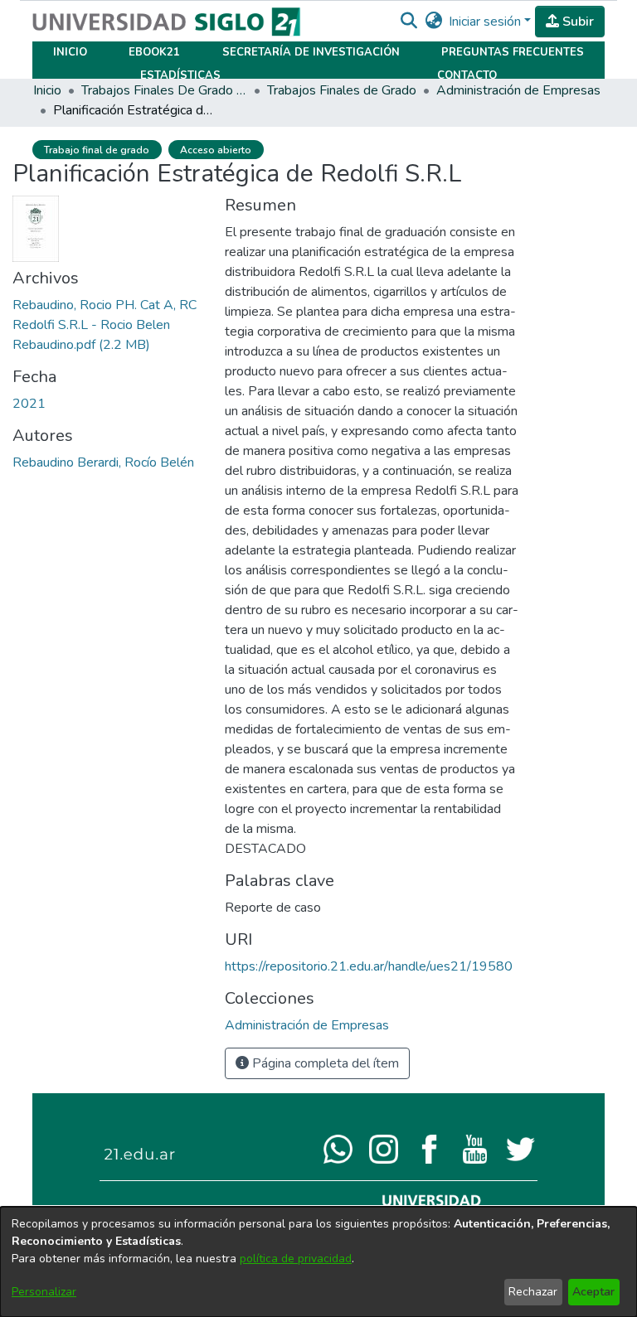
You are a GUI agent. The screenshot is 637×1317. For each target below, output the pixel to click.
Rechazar (532, 1292)
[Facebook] (429, 1148)
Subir (576, 21)
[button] (408, 21)
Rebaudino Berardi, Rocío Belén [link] (103, 462)
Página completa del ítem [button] (324, 1063)
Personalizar (44, 1292)
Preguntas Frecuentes (512, 52)
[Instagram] (383, 1148)
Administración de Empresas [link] (518, 90)
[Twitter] (520, 1148)
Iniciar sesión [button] (486, 21)
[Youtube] (475, 1148)
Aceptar (593, 1292)
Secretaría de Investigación (311, 52)
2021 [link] (29, 404)
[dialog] (318, 1262)
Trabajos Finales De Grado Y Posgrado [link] (164, 90)
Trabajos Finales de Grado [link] (341, 90)
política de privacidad (296, 1258)
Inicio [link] (47, 90)
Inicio (70, 52)
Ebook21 (154, 52)
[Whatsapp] (338, 1148)
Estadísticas (180, 75)
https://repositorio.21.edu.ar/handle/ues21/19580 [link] (369, 966)
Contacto (467, 75)
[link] (104, 325)
